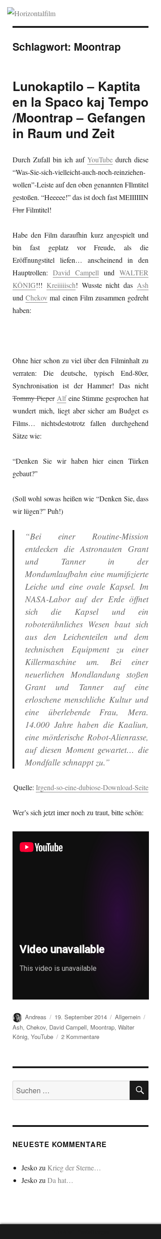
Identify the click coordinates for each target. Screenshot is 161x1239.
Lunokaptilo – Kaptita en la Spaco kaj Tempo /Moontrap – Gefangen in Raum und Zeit (80, 109)
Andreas (36, 1017)
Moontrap (102, 1027)
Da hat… (60, 1180)
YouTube (100, 159)
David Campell (76, 272)
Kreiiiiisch (61, 285)
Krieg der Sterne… (74, 1167)
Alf (61, 398)
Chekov (36, 297)
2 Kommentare (80, 1036)
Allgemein (127, 1017)
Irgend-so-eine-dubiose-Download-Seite (92, 787)
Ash (142, 285)
